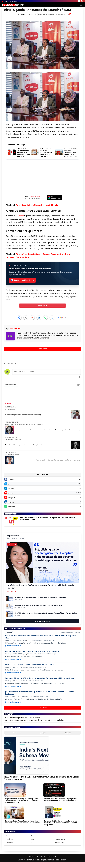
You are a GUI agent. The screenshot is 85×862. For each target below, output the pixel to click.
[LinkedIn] (39, 317)
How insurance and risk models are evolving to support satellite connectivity (55, 430)
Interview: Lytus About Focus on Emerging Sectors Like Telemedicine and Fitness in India (22, 822)
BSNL (32, 839)
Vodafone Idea (60, 839)
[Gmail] (32, 317)
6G (6, 836)
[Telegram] (52, 317)
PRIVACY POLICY (60, 860)
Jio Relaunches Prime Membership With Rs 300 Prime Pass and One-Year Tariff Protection (39, 693)
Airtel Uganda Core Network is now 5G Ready (37, 205)
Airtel (21, 215)
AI (31, 843)
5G (31, 836)
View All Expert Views (42, 621)
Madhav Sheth (11, 437)
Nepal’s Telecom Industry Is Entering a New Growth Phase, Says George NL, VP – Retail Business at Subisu (21, 800)
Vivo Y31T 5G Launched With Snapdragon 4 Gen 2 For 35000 (31, 665)
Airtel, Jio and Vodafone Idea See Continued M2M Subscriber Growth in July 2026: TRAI (40, 636)
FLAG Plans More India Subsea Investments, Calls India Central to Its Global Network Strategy (41, 777)
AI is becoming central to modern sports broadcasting (23, 415)
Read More (42, 305)
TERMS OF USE (49, 860)
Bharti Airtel (9, 839)
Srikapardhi (21, 14)
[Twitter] (26, 317)
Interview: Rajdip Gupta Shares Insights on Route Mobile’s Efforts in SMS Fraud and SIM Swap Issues (61, 823)
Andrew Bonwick (12, 422)
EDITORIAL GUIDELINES (35, 860)
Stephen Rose (10, 452)
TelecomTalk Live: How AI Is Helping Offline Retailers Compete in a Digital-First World (60, 800)
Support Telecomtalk (11, 1)
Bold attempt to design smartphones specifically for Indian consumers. (28, 445)
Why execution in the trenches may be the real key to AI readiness (58, 460)
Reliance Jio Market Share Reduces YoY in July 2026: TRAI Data (32, 651)
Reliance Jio (9, 843)
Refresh (9, 633)
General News (59, 843)
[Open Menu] (81, 5)
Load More (42, 349)
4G (56, 836)
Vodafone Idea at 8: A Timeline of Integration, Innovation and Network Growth (47, 518)
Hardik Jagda (10, 407)
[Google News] (62, 317)
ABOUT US (21, 860)
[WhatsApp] (45, 317)
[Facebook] (19, 317)
